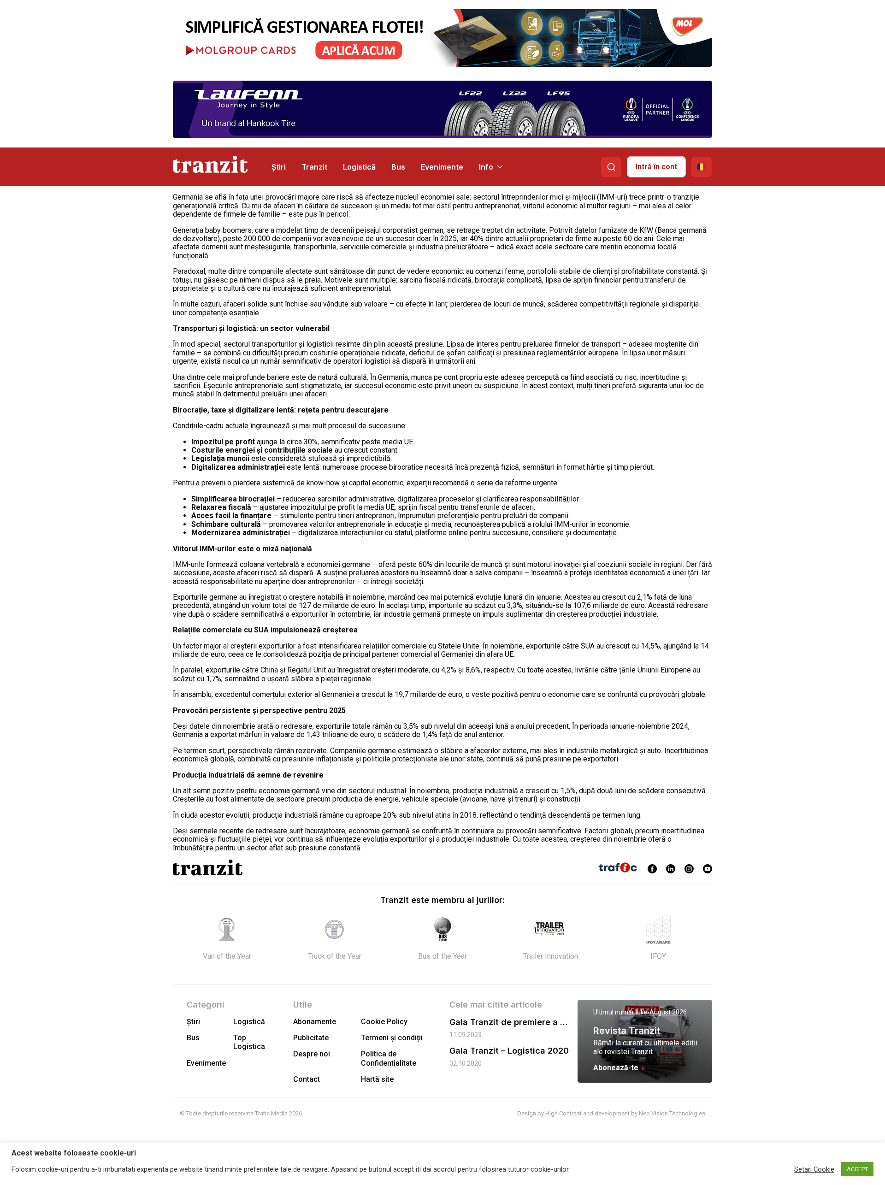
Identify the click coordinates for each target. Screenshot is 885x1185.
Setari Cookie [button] (814, 1169)
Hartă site (377, 1079)
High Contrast (563, 1113)
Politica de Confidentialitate (388, 1058)
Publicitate (311, 1037)
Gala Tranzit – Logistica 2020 (509, 1050)
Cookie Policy (384, 1021)
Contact (306, 1079)
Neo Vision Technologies (672, 1113)
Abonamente (314, 1021)
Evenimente (442, 166)
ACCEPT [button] (857, 1169)
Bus (398, 166)
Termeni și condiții (392, 1037)
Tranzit (314, 166)
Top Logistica (249, 1042)
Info (486, 166)
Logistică (359, 166)
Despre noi (311, 1053)
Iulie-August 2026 (661, 1012)
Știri (278, 166)
